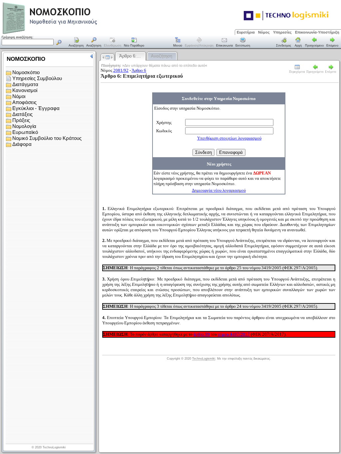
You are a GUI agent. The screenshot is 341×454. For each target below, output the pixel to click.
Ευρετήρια (246, 32)
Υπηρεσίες (282, 32)
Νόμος (264, 32)
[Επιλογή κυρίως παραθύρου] (76, 42)
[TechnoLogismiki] (76, 33)
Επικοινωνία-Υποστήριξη (317, 32)
